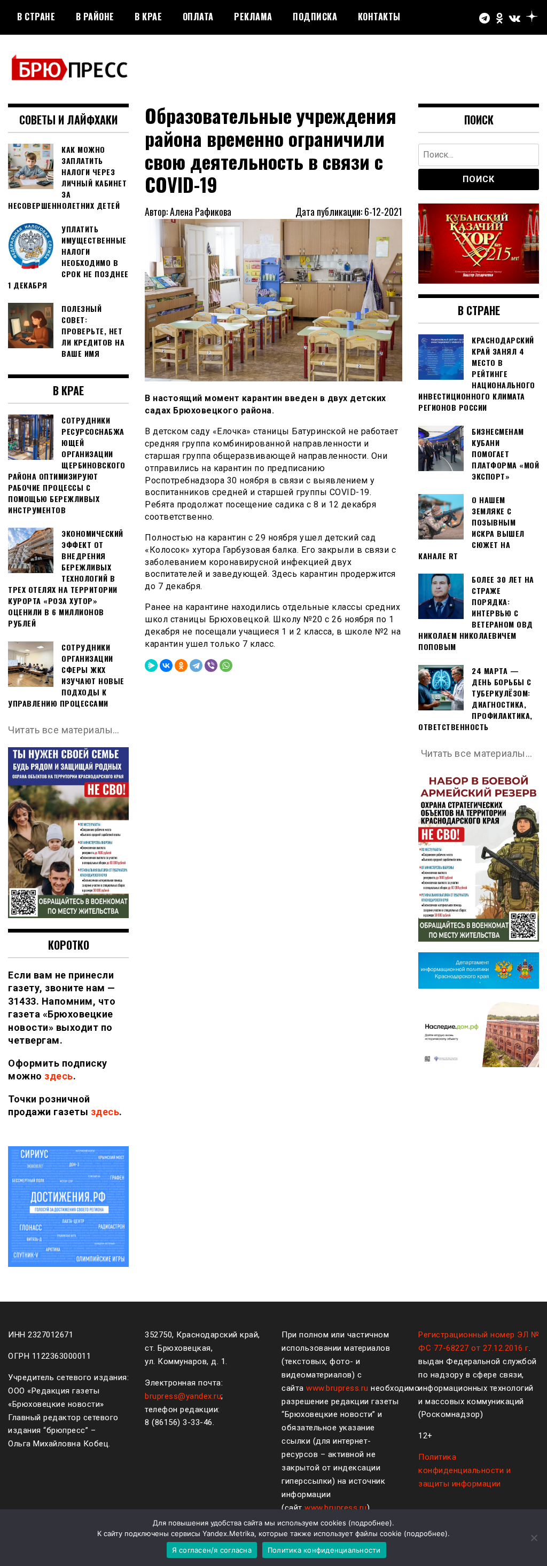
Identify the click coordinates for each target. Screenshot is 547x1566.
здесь (58, 1076)
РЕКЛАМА (253, 16)
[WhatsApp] (226, 665)
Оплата (198, 16)
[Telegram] (196, 665)
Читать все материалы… (64, 729)
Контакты (379, 16)
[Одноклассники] (181, 665)
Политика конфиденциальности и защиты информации (464, 1470)
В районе (95, 16)
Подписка (315, 16)
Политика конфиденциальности (324, 1550)
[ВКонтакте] (166, 665)
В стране (36, 16)
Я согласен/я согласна (212, 1550)
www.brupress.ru (337, 1388)
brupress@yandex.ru (183, 1396)
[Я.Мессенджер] (151, 665)
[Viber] (211, 665)
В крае (148, 16)
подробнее (370, 1522)
